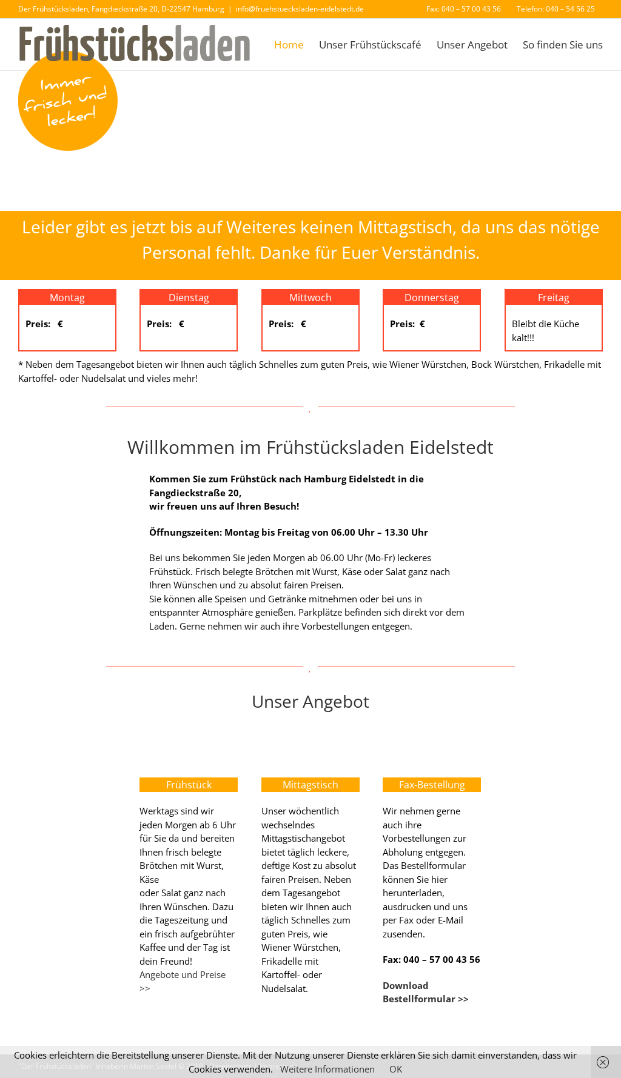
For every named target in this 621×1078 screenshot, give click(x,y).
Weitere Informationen (327, 1069)
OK (395, 1069)
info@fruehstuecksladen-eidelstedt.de (300, 9)
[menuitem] (463, 9)
